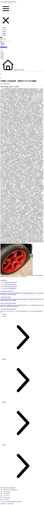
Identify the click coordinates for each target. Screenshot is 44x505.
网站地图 (12, 503)
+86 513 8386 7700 (6, 493)
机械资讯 (2, 54)
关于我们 (2, 52)
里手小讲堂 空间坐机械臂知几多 (10, 284)
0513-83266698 (3, 38)
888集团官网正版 (17, 69)
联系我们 (2, 58)
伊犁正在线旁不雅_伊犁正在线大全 (10, 282)
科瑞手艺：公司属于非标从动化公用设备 (8, 303)
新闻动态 (3, 47)
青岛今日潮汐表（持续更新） (6, 297)
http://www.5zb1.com (6, 497)
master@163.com (6, 499)
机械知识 (2, 56)
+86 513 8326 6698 (6, 491)
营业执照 (8, 503)
